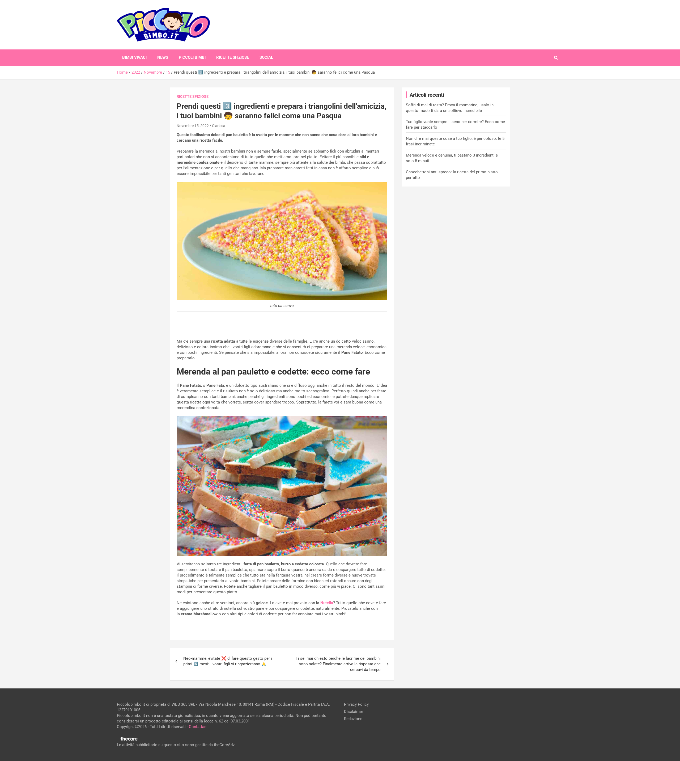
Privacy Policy (356, 704)
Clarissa (218, 126)
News (162, 57)
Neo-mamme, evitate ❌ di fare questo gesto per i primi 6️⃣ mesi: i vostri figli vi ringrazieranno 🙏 (227, 661)
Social (266, 57)
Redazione (353, 718)
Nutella (326, 602)
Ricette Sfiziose (232, 57)
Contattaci (198, 726)
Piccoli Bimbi (192, 57)
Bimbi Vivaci (134, 57)
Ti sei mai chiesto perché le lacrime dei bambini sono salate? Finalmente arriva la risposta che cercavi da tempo (338, 664)
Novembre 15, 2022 (193, 126)
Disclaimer (353, 711)
